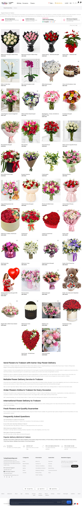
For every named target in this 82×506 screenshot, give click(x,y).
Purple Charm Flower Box (68, 263)
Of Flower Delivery (50, 439)
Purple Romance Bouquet (48, 263)
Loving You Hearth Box (47, 233)
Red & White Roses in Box (7, 174)
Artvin (79, 493)
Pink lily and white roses (47, 204)
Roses (24, 461)
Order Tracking (39, 475)
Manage (59, 502)
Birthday (19, 3)
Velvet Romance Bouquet (27, 204)
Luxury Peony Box (46, 353)
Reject (63, 502)
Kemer (58, 493)
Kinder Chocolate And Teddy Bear (70, 293)
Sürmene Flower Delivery (70, 439)
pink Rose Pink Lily (66, 174)
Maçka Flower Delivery (41, 439)
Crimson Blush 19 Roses (67, 204)
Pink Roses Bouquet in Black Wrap (29, 54)
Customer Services (52, 470)
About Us (38, 461)
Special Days (51, 468)
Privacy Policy (39, 472)
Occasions (25, 3)
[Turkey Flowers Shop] (8, 3)
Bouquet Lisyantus (25, 174)
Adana (2, 493)
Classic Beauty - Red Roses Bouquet (50, 54)
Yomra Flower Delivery (30, 441)
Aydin (34, 495)
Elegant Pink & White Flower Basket (9, 323)
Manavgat (65, 493)
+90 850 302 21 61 (8, 469)
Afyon (16, 493)
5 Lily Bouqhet (45, 174)
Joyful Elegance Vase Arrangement (9, 113)
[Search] (73, 3)
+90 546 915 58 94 (8, 473)
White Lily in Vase (25, 263)
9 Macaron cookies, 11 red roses (8, 233)
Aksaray (27, 493)
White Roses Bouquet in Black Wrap (9, 54)
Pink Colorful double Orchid (27, 84)
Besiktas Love (45, 323)
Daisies (24, 466)
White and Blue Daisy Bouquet (28, 113)
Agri (21, 493)
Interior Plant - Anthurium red (69, 54)
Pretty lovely (65, 233)
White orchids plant (5, 84)
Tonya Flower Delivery (8, 441)
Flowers (32, 3)
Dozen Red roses (46, 144)
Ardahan (73, 493)
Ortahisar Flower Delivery (59, 439)
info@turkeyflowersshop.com (12, 475)
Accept (68, 502)
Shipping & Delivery (40, 470)
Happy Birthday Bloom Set (7, 204)
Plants (24, 470)
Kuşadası (40, 495)
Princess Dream (25, 293)
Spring (24, 468)
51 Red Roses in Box (66, 323)
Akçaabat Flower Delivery (9, 439)
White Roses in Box (25, 323)
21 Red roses (24, 233)
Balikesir (47, 495)
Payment (50, 461)
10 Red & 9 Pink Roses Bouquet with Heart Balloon (9, 293)
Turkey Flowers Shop (8, 8)
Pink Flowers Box (5, 263)
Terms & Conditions (40, 466)
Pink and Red (24, 144)
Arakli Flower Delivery (19, 439)
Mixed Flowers (26, 463)
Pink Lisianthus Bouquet (6, 144)
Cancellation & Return (40, 468)
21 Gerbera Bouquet (67, 113)
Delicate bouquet (46, 293)
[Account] (75, 3)
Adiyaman (9, 493)
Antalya (52, 493)
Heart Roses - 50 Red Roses (27, 353)
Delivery (50, 466)
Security (50, 463)
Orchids (24, 472)
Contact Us (38, 463)
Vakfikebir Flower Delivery (19, 441)
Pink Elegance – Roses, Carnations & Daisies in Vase (50, 114)
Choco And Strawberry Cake (69, 84)
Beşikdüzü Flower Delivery (30, 439)
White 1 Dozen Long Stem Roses (69, 144)
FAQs (49, 472)
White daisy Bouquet (47, 84)
